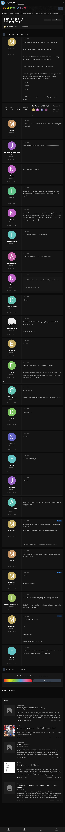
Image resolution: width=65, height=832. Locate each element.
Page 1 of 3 (23, 34)
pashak (19, 777)
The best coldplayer (22, 730)
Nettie (12, 176)
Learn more (3, 3)
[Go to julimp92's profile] (12, 480)
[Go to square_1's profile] (41, 109)
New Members (21, 705)
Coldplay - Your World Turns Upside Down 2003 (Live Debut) (37, 786)
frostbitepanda (12, 328)
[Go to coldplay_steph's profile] (12, 300)
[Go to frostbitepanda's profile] (12, 322)
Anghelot (19, 789)
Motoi (12, 130)
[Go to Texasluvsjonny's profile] (12, 235)
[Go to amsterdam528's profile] (12, 502)
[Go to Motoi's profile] (12, 124)
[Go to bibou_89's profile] (12, 344)
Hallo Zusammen (23, 745)
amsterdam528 (12, 509)
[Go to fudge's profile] (12, 459)
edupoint (19, 737)
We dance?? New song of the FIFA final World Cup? (36, 728)
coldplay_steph (12, 307)
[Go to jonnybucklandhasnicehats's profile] (12, 145)
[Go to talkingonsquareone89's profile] (12, 598)
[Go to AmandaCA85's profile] (46, 109)
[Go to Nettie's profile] (37, 109)
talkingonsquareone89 (11, 604)
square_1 (12, 443)
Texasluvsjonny (12, 241)
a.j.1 (18, 709)
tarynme (12, 198)
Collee (18, 800)
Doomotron (20, 767)
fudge (12, 465)
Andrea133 (20, 746)
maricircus (10, 26)
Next (13, 34)
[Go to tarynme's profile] (12, 191)
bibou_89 (12, 350)
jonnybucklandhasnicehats (12, 153)
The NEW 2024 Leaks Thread (28, 765)
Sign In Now (47, 681)
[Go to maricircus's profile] (5, 27)
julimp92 (12, 487)
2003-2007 (19, 783)
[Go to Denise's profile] (12, 365)
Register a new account (18, 681)
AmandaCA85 (11, 263)
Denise (12, 372)
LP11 (18, 726)
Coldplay (25, 26)
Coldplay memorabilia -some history (31, 708)
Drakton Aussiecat (21, 720)
